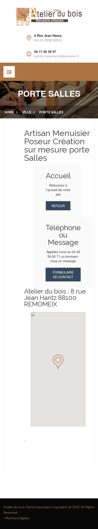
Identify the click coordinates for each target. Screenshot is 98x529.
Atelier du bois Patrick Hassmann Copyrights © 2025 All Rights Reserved (49, 509)
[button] (58, 362)
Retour (58, 205)
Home (9, 112)
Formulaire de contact (63, 274)
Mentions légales (17, 518)
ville (26, 112)
